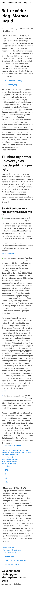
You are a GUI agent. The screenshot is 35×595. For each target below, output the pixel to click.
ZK (5, 478)
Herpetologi (9, 556)
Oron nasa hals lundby (13, 81)
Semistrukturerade (11, 564)
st (5, 474)
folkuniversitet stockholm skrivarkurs (14, 450)
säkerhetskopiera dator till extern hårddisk (16, 452)
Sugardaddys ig (10, 85)
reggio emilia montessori (10, 461)
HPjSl (6, 470)
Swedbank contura (8, 253)
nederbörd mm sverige (9, 459)
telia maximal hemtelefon (12, 550)
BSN (6, 482)
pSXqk (7, 466)
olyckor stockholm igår (9, 455)
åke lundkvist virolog (8, 464)
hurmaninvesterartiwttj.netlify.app (16, 3)
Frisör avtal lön (8, 548)
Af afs (3, 391)
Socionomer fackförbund (11, 446)
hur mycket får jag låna (9, 457)
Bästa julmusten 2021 (12, 552)
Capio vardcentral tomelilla (15, 560)
